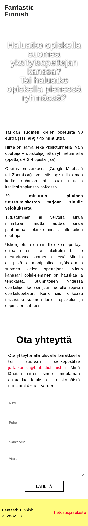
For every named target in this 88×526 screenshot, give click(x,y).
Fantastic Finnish (19, 11)
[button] (79, 10)
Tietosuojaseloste (69, 512)
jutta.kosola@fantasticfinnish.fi (37, 367)
